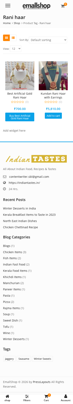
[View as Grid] (6, 38)
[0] (63, 6)
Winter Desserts (14, 339)
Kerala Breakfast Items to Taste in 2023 (29, 215)
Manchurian (11, 283)
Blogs (6, 246)
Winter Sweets (42, 359)
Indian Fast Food (14, 264)
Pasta (6, 295)
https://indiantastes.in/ (24, 183)
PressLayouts (41, 382)
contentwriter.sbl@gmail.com (29, 177)
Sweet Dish (10, 320)
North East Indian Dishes (20, 221)
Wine (6, 333)
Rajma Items (11, 308)
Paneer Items (12, 289)
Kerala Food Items (15, 271)
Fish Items (10, 258)
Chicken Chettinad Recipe (20, 227)
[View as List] (13, 38)
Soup (6, 314)
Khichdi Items (12, 277)
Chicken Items (12, 252)
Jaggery (9, 359)
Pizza (6, 302)
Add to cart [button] (53, 115)
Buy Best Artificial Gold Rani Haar (19, 117)
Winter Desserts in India (19, 208)
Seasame (23, 359)
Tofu (6, 327)
